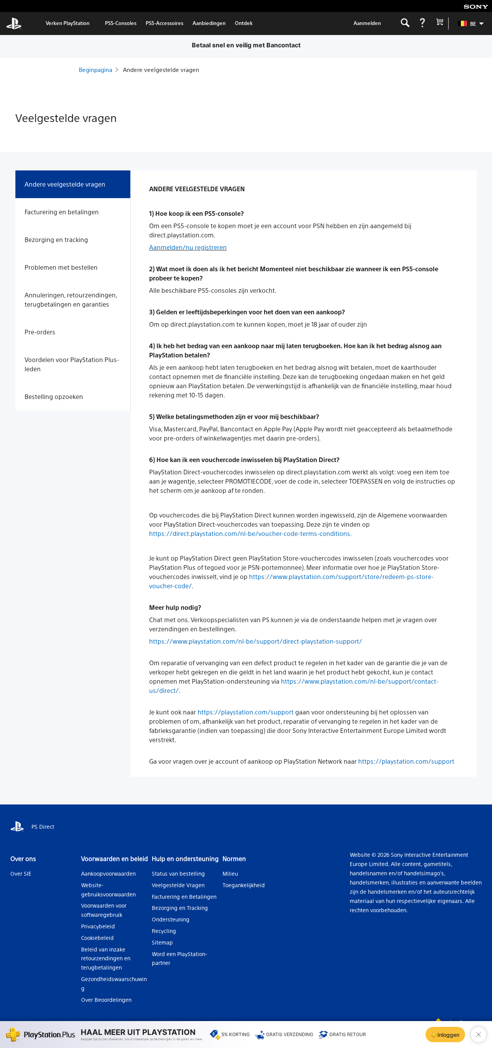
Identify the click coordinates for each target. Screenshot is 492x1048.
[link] (67, 23)
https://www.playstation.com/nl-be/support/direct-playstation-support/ (255, 641)
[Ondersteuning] (422, 23)
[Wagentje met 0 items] (439, 23)
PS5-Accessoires (164, 23)
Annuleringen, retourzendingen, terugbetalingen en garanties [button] (71, 299)
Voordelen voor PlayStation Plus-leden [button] (72, 364)
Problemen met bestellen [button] (61, 267)
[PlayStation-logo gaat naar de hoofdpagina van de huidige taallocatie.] (14, 23)
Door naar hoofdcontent (44, 6)
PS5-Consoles (120, 23)
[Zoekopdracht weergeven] (405, 23)
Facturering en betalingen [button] (62, 212)
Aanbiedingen (209, 23)
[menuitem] (467, 23)
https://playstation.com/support (246, 712)
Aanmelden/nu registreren (188, 247)
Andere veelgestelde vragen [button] (65, 184)
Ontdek (244, 23)
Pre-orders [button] (40, 332)
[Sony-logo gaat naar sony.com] (476, 6)
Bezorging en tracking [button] (56, 239)
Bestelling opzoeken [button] (54, 396)
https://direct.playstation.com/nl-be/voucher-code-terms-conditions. (250, 533)
